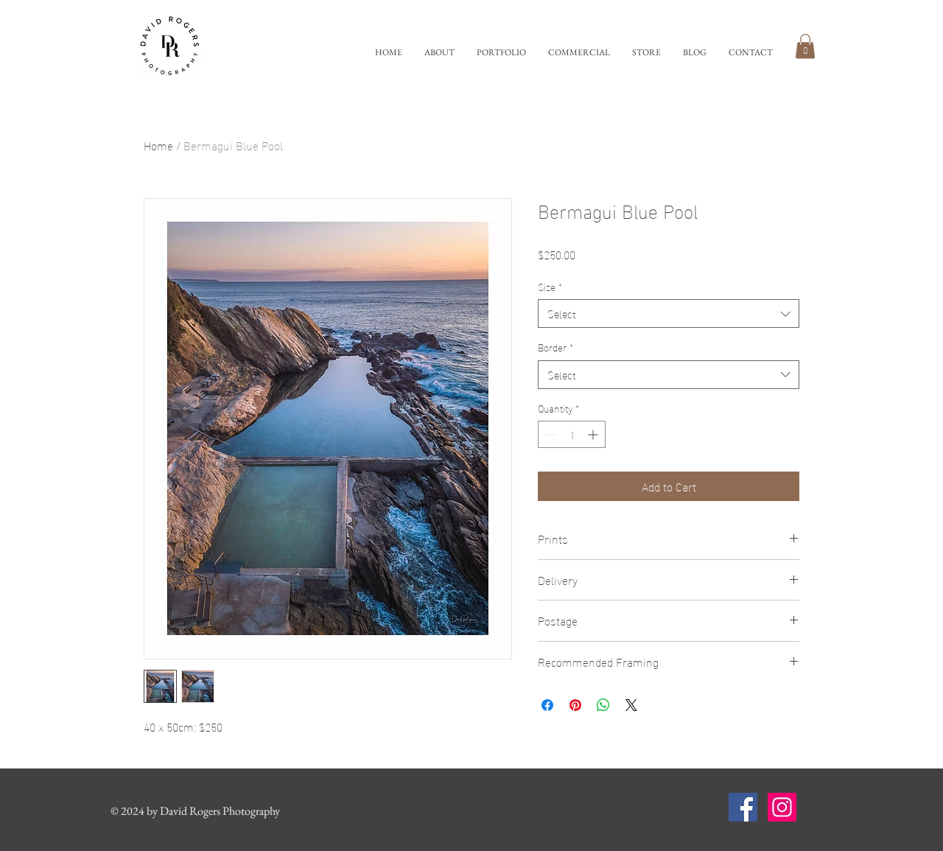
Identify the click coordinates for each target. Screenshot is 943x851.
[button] (501, 52)
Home (158, 144)
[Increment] (594, 434)
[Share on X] (631, 705)
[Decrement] (549, 434)
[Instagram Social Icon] (782, 807)
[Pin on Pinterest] (575, 705)
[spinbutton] (571, 434)
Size (550, 286)
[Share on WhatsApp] (603, 705)
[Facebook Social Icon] (743, 807)
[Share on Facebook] (547, 705)
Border (555, 347)
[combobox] (668, 313)
